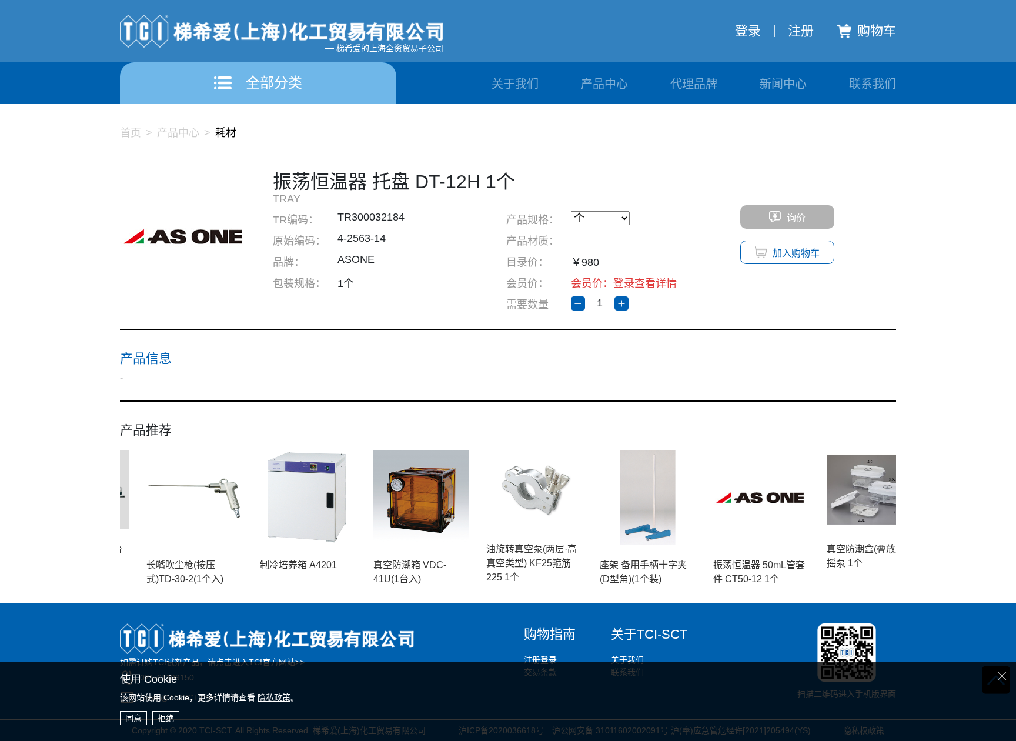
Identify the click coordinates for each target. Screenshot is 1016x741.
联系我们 (872, 84)
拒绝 (166, 718)
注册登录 (540, 660)
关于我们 (515, 84)
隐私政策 (274, 697)
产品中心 (604, 84)
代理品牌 (693, 84)
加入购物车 (796, 253)
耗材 (225, 133)
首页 (130, 133)
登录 (748, 31)
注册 (801, 31)
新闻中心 (783, 84)
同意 (133, 718)
